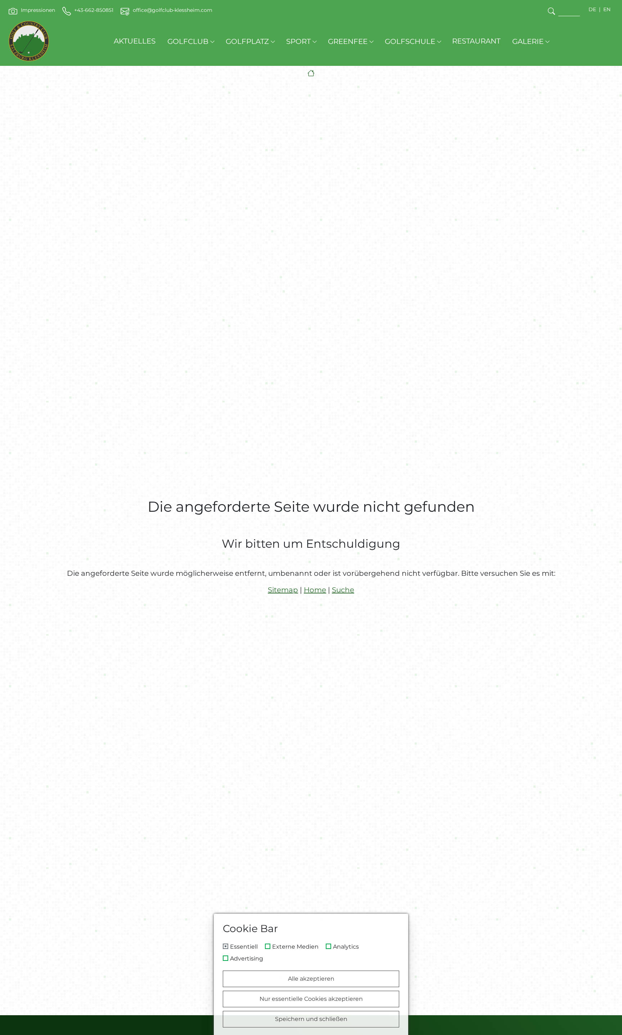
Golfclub (187, 41)
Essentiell (244, 947)
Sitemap (283, 590)
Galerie (528, 41)
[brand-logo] (29, 41)
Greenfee (348, 41)
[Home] (311, 73)
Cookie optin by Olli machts (377, 1032)
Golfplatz (247, 41)
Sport (298, 41)
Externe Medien (295, 947)
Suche (343, 590)
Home (315, 590)
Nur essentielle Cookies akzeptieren (311, 998)
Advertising (246, 958)
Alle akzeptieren (311, 978)
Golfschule (410, 41)
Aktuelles (135, 41)
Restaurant (476, 41)
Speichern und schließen (311, 1019)
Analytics (346, 947)
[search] (551, 11)
